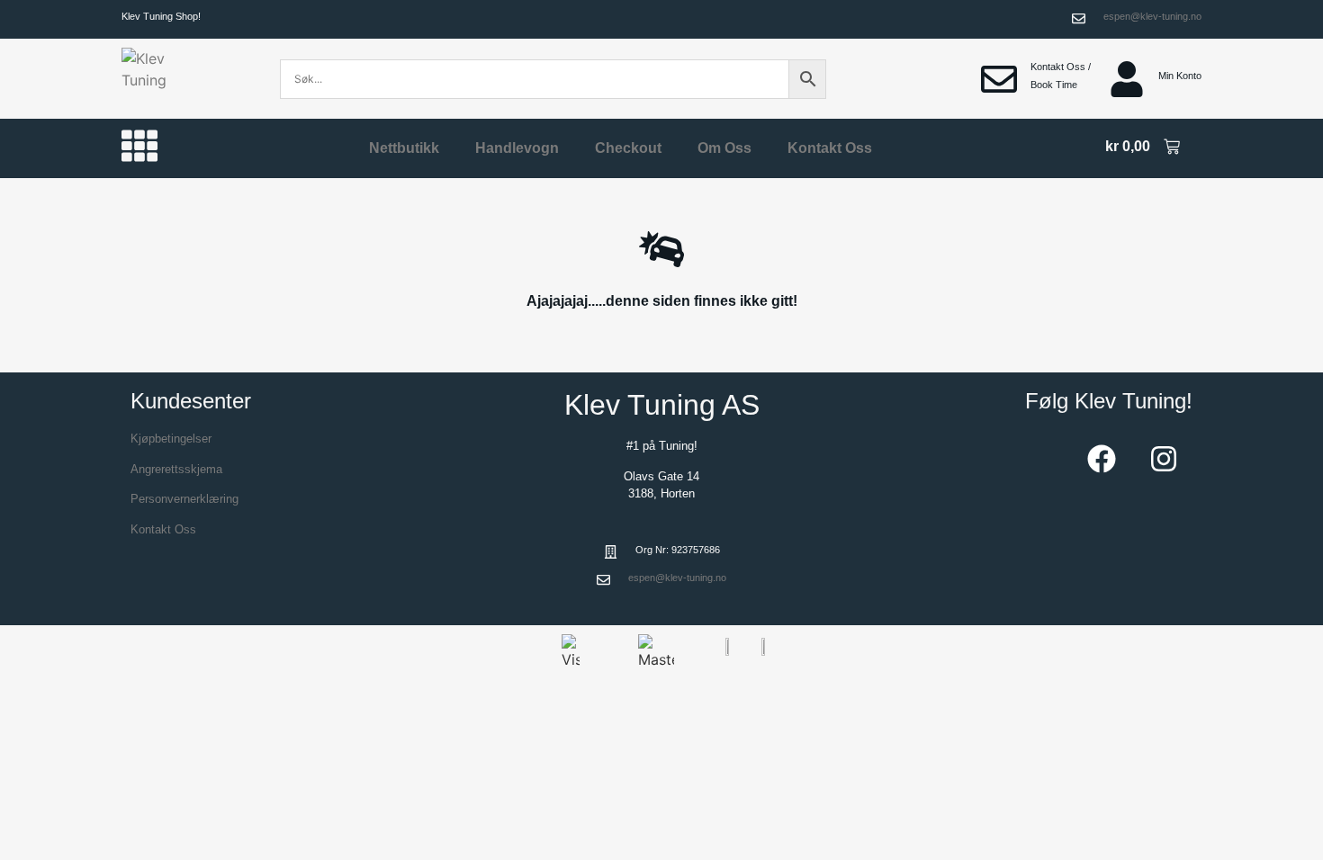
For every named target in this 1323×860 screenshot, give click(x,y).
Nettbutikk (404, 148)
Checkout (628, 148)
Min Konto (1180, 75)
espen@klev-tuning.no (1152, 16)
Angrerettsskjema (176, 469)
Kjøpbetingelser (171, 438)
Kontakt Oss (830, 148)
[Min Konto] (1127, 79)
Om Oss (725, 148)
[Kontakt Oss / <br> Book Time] (999, 79)
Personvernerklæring (184, 499)
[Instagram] (1163, 459)
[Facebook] (1101, 459)
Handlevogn (517, 148)
